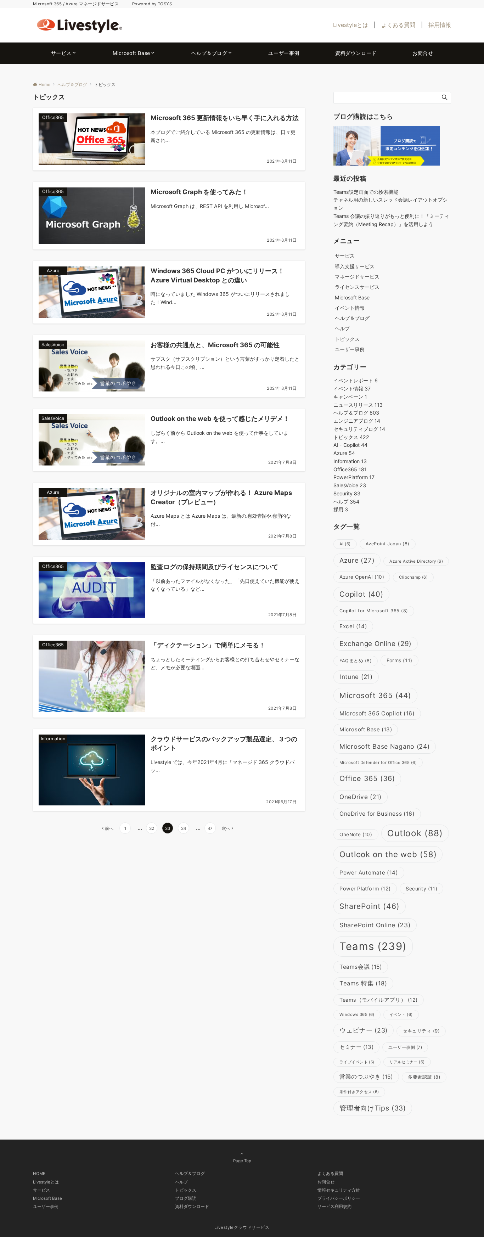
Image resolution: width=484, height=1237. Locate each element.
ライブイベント (357, 1062)
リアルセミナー (407, 1061)
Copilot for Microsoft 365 (373, 610)
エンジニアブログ (356, 421)
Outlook (415, 833)
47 (210, 828)
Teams (373, 946)
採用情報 (439, 24)
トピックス (347, 339)
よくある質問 (398, 24)
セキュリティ (421, 1031)
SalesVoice (349, 485)
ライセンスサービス (357, 287)
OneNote (355, 834)
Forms (399, 660)
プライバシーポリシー (338, 1198)
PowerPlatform (354, 477)
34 (183, 828)
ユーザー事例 (405, 1047)
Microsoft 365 (375, 695)
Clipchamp (413, 577)
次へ (226, 828)
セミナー (356, 1047)
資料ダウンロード (192, 1206)
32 (151, 828)
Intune (356, 676)
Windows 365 (357, 1014)
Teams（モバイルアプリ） (378, 1000)
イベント (401, 1014)
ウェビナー (363, 1030)
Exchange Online (375, 644)
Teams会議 (360, 966)
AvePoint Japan (388, 543)
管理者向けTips (372, 1108)
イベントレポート (355, 380)
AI (345, 543)
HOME (39, 1173)
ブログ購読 (185, 1198)
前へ (109, 828)
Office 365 (367, 778)
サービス (41, 1190)
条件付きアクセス (359, 1091)
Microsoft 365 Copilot (377, 713)
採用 (340, 509)
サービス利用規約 (334, 1206)
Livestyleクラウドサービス (242, 1227)
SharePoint (369, 906)
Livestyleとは (350, 24)
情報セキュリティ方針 (338, 1190)
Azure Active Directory (416, 561)
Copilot (361, 594)
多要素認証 (424, 1077)
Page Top (242, 1160)
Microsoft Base (365, 729)
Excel (353, 626)
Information (350, 461)
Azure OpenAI (361, 577)
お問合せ (325, 1182)
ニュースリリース (358, 405)
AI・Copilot (350, 445)
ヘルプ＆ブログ (356, 413)
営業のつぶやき (366, 1076)
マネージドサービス (357, 277)
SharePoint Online (375, 925)
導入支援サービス (355, 266)
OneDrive (360, 796)
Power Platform (365, 888)
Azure (344, 453)
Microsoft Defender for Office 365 (378, 762)
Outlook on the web (388, 854)
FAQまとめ (355, 660)
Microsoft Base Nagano (384, 746)
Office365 (350, 469)
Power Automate (368, 872)
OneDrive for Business (377, 813)
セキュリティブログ (359, 429)
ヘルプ (342, 328)
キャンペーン (350, 397)
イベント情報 (350, 308)
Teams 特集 (363, 983)
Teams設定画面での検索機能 (365, 192)
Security (346, 493)
